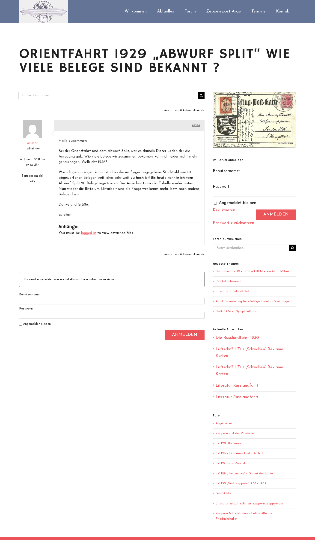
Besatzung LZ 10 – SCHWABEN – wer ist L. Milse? (252, 271)
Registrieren (224, 210)
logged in (88, 233)
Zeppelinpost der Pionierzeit (236, 433)
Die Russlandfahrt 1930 (237, 338)
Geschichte (223, 493)
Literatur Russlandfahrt (233, 291)
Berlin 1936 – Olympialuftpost (237, 311)
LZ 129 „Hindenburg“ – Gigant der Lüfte (244, 473)
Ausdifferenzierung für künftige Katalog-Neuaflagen (253, 301)
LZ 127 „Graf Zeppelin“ (232, 463)
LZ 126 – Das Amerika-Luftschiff (239, 453)
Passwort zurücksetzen (233, 223)
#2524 (196, 125)
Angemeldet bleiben (37, 323)
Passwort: (26, 308)
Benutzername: (29, 294)
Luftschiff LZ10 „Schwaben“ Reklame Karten (249, 352)
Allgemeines (224, 423)
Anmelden (184, 335)
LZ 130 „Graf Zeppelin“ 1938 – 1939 (241, 483)
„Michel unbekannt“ (229, 281)
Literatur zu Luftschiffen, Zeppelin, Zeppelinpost (250, 503)
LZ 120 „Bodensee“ (229, 443)
